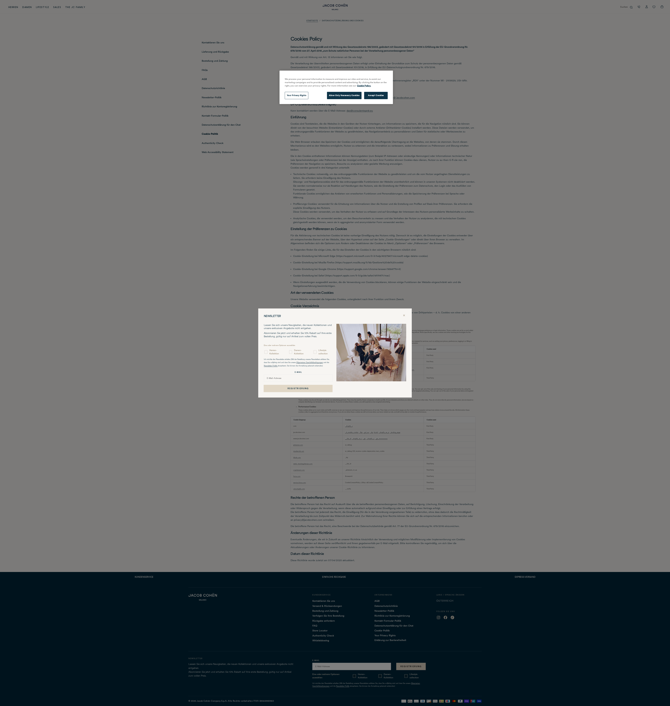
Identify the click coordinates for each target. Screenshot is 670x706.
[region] (336, 87)
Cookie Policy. (364, 85)
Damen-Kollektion (299, 352)
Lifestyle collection (323, 352)
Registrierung (298, 388)
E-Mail (298, 372)
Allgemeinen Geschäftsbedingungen (309, 363)
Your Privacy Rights (296, 95)
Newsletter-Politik (271, 366)
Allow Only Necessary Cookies (344, 95)
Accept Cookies (376, 95)
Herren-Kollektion (274, 352)
